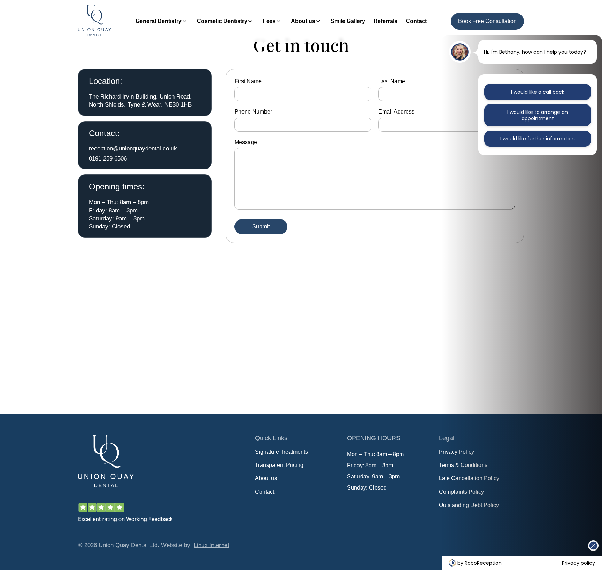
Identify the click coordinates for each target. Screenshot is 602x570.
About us (303, 21)
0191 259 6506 (108, 158)
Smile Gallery (348, 21)
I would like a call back (537, 91)
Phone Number (253, 112)
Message (245, 142)
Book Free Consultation (487, 21)
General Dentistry (159, 21)
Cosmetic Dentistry (222, 21)
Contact (416, 21)
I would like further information (537, 138)
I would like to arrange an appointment (537, 115)
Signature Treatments (281, 452)
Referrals (385, 21)
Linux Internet (211, 545)
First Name (248, 81)
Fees (269, 21)
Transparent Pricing (279, 465)
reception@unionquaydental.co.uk (133, 148)
